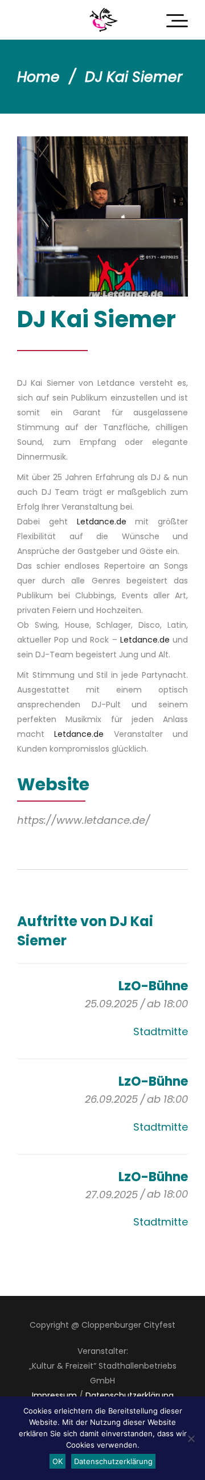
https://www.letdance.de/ (83, 820)
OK (57, 1461)
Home (38, 77)
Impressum (54, 1395)
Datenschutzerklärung (129, 1395)
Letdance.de (101, 521)
